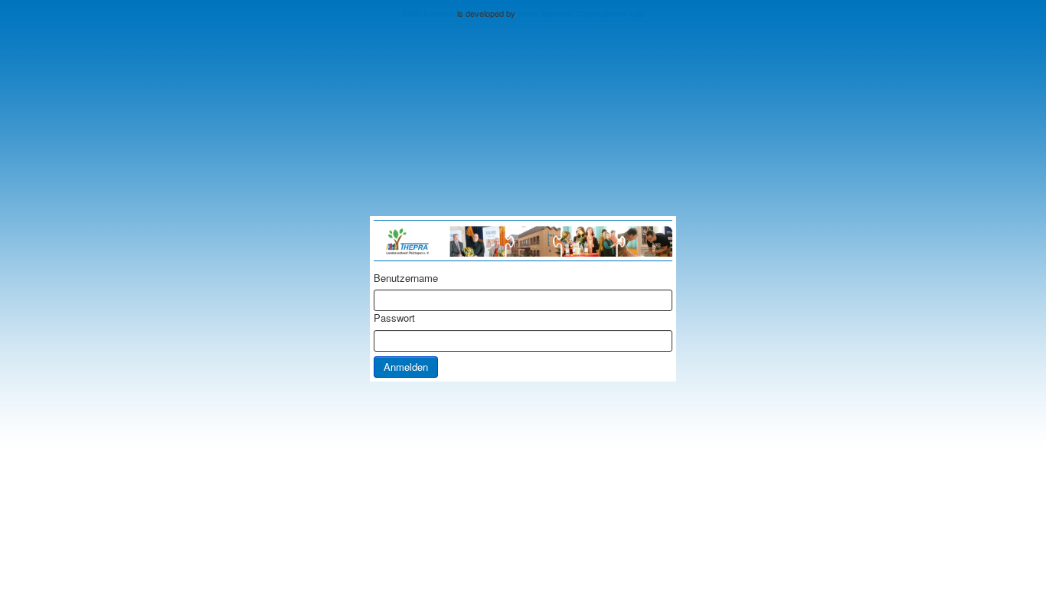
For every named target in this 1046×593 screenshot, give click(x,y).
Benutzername (406, 278)
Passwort (394, 318)
